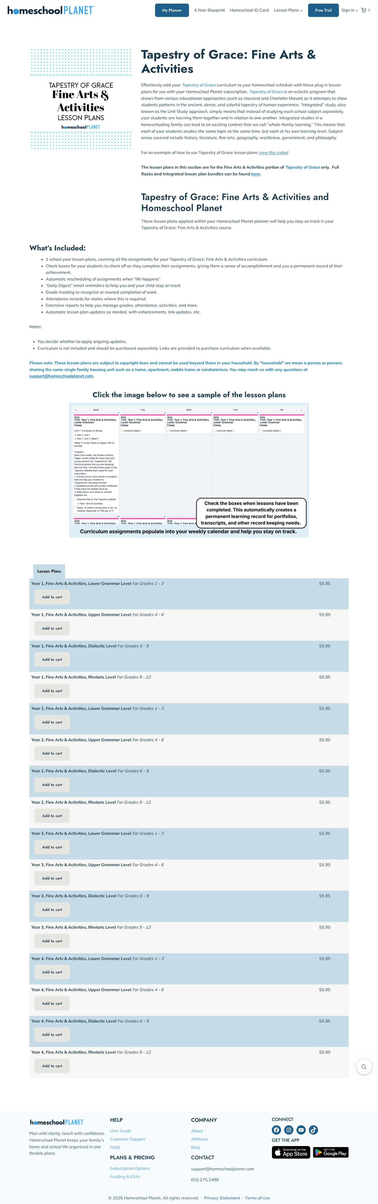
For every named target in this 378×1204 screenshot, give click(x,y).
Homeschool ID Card (249, 10)
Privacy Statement (222, 1197)
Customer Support (127, 1139)
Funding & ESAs (125, 1176)
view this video (273, 152)
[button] (356, 10)
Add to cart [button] (52, 597)
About (197, 1130)
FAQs (115, 1147)
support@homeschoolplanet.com (61, 375)
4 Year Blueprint (209, 10)
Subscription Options (130, 1168)
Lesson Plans (49, 571)
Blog (195, 1147)
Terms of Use (257, 1197)
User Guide (120, 1130)
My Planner (172, 10)
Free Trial (323, 10)
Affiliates (199, 1139)
